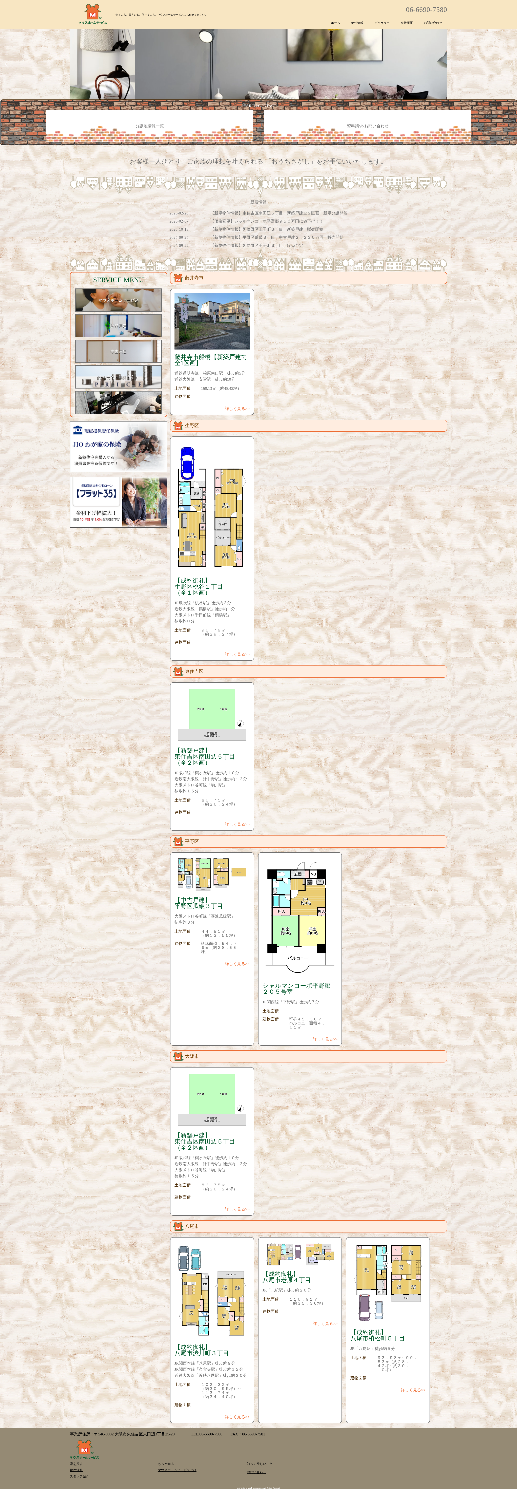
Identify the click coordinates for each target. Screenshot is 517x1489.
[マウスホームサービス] (118, 311)
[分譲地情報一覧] (149, 141)
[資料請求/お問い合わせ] (367, 141)
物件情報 (357, 22)
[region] (258, 49)
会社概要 (407, 22)
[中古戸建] (118, 362)
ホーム (335, 22)
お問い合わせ (433, 22)
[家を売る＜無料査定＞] (118, 388)
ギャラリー (382, 22)
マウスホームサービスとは (172, 1470)
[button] (6, 64)
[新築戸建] (118, 337)
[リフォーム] (118, 413)
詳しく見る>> (237, 408)
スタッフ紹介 (79, 1476)
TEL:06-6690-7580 (206, 1434)
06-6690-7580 (426, 10)
